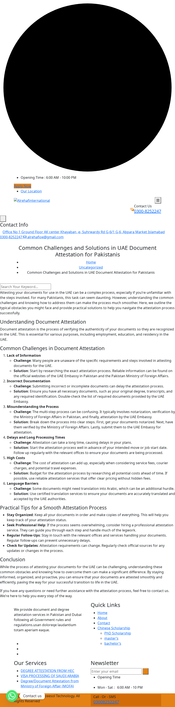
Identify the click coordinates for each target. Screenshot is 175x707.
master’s (111, 638)
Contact (104, 623)
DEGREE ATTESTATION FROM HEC (47, 670)
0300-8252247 (147, 211)
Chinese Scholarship (114, 628)
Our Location (31, 191)
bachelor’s (112, 643)
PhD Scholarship (117, 633)
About (102, 617)
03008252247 (106, 702)
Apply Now (22, 186)
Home (102, 612)
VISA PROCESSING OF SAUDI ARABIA (50, 676)
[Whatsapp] (12, 696)
